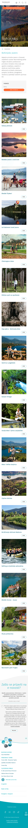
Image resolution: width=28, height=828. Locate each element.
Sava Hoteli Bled (5, 754)
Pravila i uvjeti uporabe (11, 820)
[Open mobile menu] (25, 3)
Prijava (14, 730)
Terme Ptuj (4, 765)
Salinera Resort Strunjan (7, 773)
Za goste (4, 784)
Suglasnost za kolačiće (12, 822)
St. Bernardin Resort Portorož (8, 770)
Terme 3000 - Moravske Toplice (9, 760)
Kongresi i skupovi (7, 794)
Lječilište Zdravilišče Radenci (8, 762)
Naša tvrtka (4, 789)
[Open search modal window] (22, 3)
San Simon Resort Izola (7, 776)
